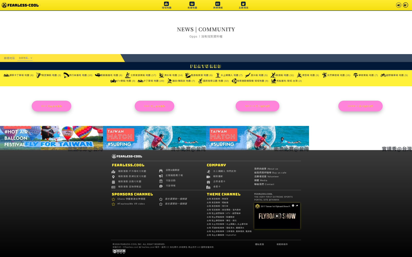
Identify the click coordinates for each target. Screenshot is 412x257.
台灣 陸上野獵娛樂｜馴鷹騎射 (221, 217)
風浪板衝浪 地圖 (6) (202, 75)
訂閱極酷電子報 (174, 175)
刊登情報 (171, 185)
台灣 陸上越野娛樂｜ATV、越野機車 (224, 213)
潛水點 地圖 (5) (259, 75)
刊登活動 (171, 180)
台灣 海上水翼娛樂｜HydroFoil (221, 235)
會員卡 (217, 186)
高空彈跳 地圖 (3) (51, 75)
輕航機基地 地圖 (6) (111, 75)
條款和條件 (282, 244)
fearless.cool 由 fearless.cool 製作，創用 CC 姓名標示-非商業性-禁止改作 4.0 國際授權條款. (168, 247)
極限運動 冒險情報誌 (129, 186)
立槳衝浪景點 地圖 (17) (143, 75)
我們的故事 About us (266, 168)
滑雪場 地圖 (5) (310, 75)
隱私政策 (259, 244)
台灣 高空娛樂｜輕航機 (217, 202)
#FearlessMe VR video (131, 203)
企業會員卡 (219, 181)
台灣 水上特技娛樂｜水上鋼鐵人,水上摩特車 (227, 224)
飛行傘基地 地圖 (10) (81, 75)
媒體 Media (260, 180)
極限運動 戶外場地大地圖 (132, 171)
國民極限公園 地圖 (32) (216, 81)
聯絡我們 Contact (264, 184)
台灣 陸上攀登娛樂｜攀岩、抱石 (222, 220)
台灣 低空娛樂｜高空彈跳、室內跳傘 (224, 210)
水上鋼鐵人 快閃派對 (224, 171)
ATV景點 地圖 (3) (125, 81)
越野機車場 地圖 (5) (397, 75)
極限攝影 (218, 176)
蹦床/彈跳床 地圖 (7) (183, 81)
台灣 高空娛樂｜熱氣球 (217, 199)
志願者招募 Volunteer (266, 176)
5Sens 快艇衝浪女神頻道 (131, 199)
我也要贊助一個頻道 (176, 199)
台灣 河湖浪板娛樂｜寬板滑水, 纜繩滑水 (225, 228)
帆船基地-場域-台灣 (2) (289, 81)
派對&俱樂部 (173, 170)
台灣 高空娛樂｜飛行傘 (217, 206)
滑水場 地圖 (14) (173, 75)
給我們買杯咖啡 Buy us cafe (270, 172)
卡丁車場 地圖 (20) (153, 81)
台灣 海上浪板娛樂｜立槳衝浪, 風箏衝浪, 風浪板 (229, 231)
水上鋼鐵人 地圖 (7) (232, 75)
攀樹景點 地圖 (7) (368, 75)
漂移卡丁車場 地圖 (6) (21, 75)
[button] (167, 5)
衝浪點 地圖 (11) (285, 75)
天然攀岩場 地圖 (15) (339, 75)
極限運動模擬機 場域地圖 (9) (252, 81)
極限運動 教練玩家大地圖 (132, 176)
